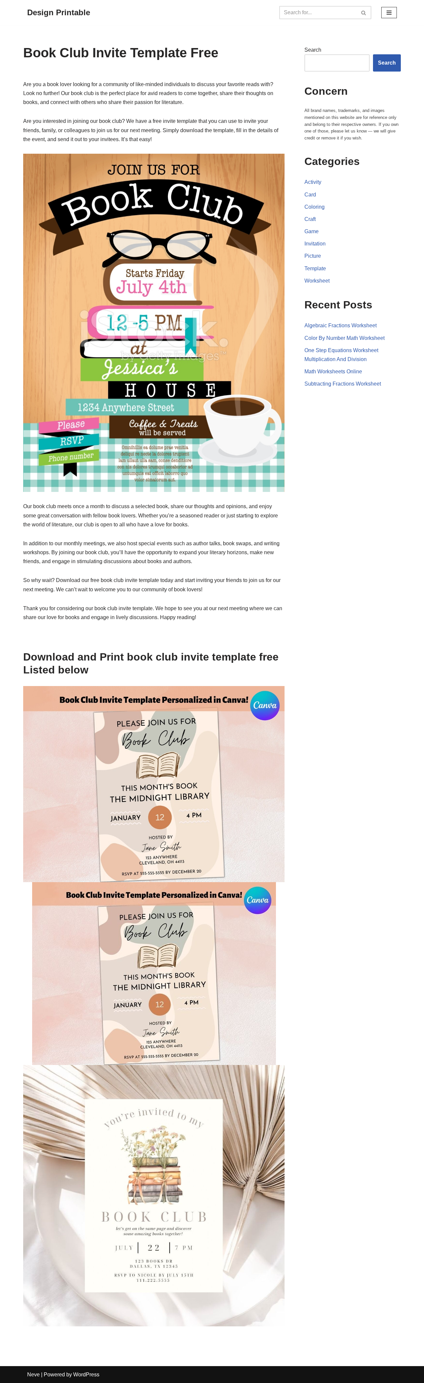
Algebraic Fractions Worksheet (340, 325)
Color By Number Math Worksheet (344, 338)
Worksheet (317, 281)
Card (310, 194)
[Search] (363, 12)
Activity (312, 182)
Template (315, 268)
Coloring (314, 207)
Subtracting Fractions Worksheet (342, 384)
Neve (33, 1374)
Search (312, 50)
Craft (310, 219)
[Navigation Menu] (389, 12)
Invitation (315, 243)
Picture (312, 256)
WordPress (86, 1374)
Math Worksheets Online (333, 371)
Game (311, 231)
